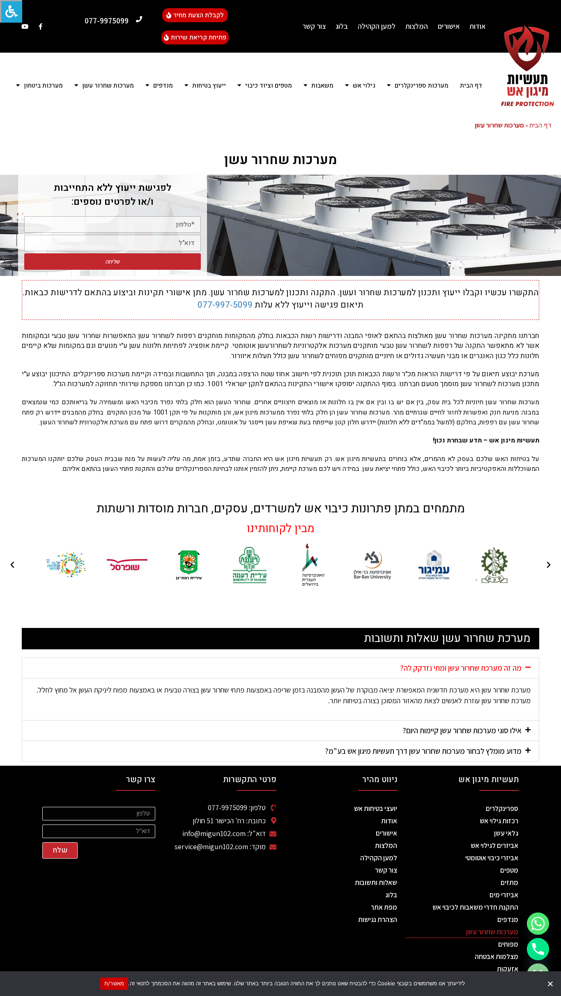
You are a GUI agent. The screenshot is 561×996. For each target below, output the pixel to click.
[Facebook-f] (40, 26)
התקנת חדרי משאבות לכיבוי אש (475, 907)
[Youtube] (25, 26)
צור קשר (314, 26)
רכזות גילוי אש (499, 820)
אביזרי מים (504, 894)
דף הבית (471, 85)
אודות (477, 26)
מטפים (509, 870)
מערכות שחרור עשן (492, 931)
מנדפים (507, 919)
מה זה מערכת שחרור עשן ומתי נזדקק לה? (461, 668)
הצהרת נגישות (377, 919)
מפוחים (508, 944)
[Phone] (538, 949)
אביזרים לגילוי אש (494, 845)
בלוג (342, 26)
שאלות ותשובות (376, 882)
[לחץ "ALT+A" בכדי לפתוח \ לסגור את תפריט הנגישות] (11, 11)
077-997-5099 (225, 305)
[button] (549, 565)
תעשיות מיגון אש (488, 779)
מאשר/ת (114, 983)
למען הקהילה (376, 26)
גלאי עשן (506, 833)
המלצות (416, 26)
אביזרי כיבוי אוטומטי (491, 857)
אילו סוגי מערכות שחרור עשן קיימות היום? (462, 730)
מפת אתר (384, 907)
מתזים (509, 882)
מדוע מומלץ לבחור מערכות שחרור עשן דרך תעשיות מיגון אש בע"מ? (423, 751)
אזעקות (507, 968)
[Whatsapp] (538, 924)
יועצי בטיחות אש (375, 808)
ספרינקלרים (502, 808)
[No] (551, 984)
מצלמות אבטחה (496, 956)
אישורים (449, 26)
